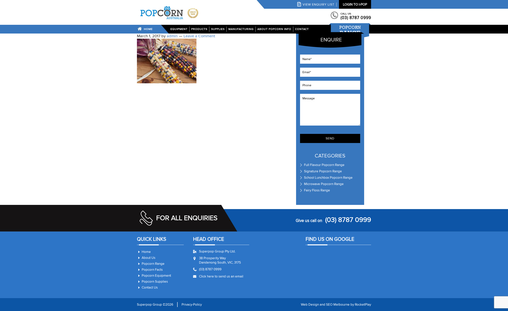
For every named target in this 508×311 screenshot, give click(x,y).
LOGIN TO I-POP (355, 4)
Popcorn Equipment (156, 276)
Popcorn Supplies (155, 281)
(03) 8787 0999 (356, 17)
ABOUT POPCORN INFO (274, 29)
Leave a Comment (199, 36)
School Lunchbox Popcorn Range (328, 178)
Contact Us (150, 287)
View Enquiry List (318, 5)
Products (199, 29)
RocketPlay (363, 304)
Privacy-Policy (192, 304)
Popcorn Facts (152, 270)
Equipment (179, 29)
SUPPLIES (218, 29)
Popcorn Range (153, 264)
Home (148, 29)
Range (350, 30)
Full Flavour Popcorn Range (324, 165)
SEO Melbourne (338, 304)
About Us (148, 258)
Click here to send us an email (221, 276)
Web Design (310, 304)
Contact (302, 29)
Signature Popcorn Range (323, 171)
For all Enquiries (186, 218)
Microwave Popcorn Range (324, 184)
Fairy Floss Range (317, 190)
